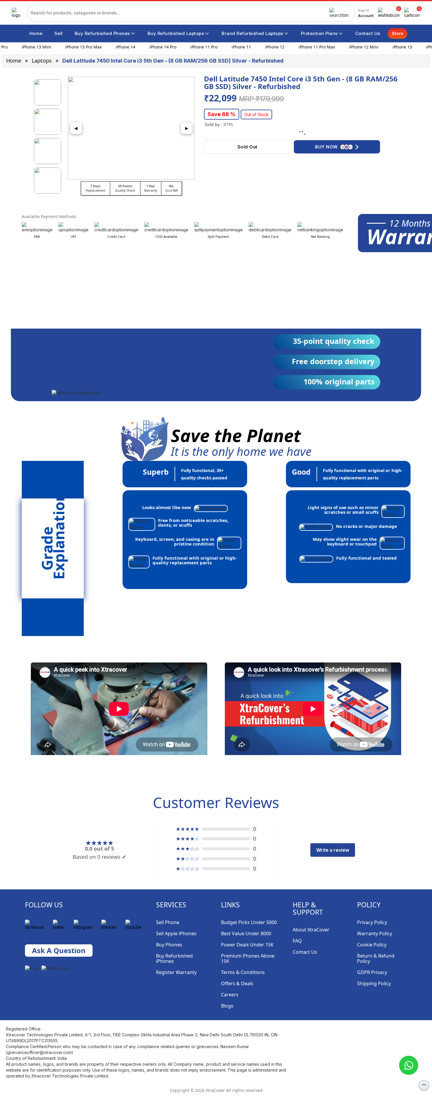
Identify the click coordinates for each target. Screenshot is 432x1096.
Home (13, 60)
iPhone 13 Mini (29, 47)
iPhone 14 (118, 47)
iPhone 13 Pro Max (76, 47)
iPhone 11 (234, 47)
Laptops (42, 60)
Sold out (247, 147)
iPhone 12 (267, 47)
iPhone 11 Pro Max (310, 47)
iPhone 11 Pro (196, 47)
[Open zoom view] (131, 128)
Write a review (332, 850)
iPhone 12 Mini (356, 47)
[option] (47, 92)
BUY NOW (326, 147)
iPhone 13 (395, 47)
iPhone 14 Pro (155, 47)
